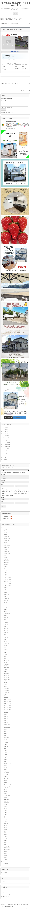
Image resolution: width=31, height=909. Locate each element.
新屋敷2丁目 (6, 692)
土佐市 (4, 861)
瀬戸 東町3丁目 (7, 707)
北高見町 (6, 637)
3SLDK (8, 491)
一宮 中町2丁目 (7, 579)
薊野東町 (6, 555)
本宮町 (5, 814)
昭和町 (5, 684)
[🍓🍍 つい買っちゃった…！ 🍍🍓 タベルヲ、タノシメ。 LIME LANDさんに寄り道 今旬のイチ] (15, 230)
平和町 (5, 812)
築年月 (16, 23)
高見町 (5, 729)
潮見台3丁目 (6, 677)
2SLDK (16, 490)
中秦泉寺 (6, 754)
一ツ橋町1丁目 (7, 795)
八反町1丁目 (6, 774)
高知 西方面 (5, 429)
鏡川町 (5, 615)
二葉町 (5, 810)
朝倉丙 (5, 534)
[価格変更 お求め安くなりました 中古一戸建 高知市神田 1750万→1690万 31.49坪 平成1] (15, 259)
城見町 (5, 686)
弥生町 (5, 840)
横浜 (5, 844)
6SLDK (26, 493)
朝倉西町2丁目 (7, 538)
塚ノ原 (5, 739)
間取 (10, 23)
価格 (3, 23)
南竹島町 (6, 829)
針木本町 (6, 780)
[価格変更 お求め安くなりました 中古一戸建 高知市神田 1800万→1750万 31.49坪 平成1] (15, 401)
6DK (19, 493)
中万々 (5, 757)
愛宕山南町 (6, 564)
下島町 (5, 682)
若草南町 (6, 855)
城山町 (5, 696)
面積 (6, 23)
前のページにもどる (25, 90)
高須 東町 (6, 720)
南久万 (5, 827)
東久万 (5, 789)
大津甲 (5, 604)
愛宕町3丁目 (6, 560)
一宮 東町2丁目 (7, 583)
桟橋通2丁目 (6, 666)
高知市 (4, 527)
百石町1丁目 (6, 799)
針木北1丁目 (6, 778)
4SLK (19, 491)
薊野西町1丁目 (7, 551)
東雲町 (5, 681)
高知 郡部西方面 (6, 446)
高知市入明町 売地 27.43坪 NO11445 (12, 29)
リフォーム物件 (6, 448)
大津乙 (5, 602)
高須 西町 (6, 718)
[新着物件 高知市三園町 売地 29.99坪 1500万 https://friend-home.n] (15, 173)
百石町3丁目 (6, 801)
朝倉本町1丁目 (7, 540)
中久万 (5, 752)
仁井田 (5, 767)
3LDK (4, 491)
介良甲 (5, 651)
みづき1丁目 (6, 823)
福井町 (5, 806)
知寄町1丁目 (6, 737)
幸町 (5, 656)
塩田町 (5, 671)
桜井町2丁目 (6, 660)
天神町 (5, 741)
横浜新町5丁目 (7, 849)
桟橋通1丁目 (6, 664)
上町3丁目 (6, 622)
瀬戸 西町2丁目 (7, 701)
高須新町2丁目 (7, 726)
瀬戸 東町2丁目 (7, 705)
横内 (5, 842)
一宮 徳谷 (6, 575)
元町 (5, 832)
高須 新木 (6, 716)
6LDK (22, 493)
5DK (6, 493)
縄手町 (5, 765)
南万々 (5, 831)
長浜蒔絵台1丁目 (7, 763)
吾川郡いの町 (5, 863)
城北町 (5, 694)
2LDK (12, 490)
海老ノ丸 (6, 596)
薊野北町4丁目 (7, 547)
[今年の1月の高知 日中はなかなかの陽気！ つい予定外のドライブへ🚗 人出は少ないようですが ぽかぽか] (15, 287)
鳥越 (5, 748)
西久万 (5, 769)
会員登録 (3, 112)
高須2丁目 (6, 712)
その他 (5, 859)
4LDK (23, 491)
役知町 (5, 834)
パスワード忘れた (10, 112)
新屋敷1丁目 (6, 690)
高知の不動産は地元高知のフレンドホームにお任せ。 (15, 4)
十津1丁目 (6, 742)
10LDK (11, 495)
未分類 (4, 881)
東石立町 (6, 787)
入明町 (5, 589)
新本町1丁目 (6, 688)
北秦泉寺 (6, 635)
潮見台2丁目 (6, 675)
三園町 (5, 821)
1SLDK (4, 490)
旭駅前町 (6, 542)
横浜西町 (6, 851)
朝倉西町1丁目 (7, 536)
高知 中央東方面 (6, 440)
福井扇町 (6, 804)
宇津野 (5, 592)
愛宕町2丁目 (6, 559)
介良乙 (5, 649)
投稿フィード (5, 892)
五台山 (5, 654)
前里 (5, 816)
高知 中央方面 (6, 437)
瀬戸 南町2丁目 (7, 709)
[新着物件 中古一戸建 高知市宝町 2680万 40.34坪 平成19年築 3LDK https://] (15, 144)
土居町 (5, 750)
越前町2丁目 (6, 594)
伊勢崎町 (6, 574)
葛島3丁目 (6, 617)
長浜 (5, 761)
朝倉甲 (5, 532)
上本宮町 (6, 620)
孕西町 (5, 776)
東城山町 (6, 791)
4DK (15, 491)
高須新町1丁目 (7, 724)
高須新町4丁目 (7, 727)
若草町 (5, 853)
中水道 (5, 756)
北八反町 (6, 641)
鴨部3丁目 (6, 630)
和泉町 (5, 572)
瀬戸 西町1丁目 (7, 699)
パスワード (3, 103)
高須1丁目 (6, 711)
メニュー (15, 13)
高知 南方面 (5, 431)
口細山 (5, 645)
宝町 (5, 731)
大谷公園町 (6, 600)
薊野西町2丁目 (7, 553)
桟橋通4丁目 (6, 669)
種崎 (5, 735)
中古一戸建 (5, 450)
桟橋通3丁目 (6, 667)
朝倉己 (5, 530)
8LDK (7, 495)
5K (3, 493)
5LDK (10, 493)
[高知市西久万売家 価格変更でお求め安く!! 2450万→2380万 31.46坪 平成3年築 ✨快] (15, 201)
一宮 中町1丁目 (7, 577)
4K (12, 491)
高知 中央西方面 (6, 442)
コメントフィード (6, 894)
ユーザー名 (3, 100)
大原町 (5, 605)
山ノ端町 (6, 838)
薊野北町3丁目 (7, 545)
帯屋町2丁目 (6, 611)
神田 (5, 652)
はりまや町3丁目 (7, 786)
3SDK (24, 490)
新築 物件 (5, 453)
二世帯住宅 (5, 459)
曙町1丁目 (6, 529)
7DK (4, 495)
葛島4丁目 (6, 619)
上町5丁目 (6, 624)
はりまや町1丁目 (7, 784)
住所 (13, 23)
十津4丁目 (6, 744)
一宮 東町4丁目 (7, 585)
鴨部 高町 (6, 632)
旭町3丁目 (6, 544)
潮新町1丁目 (6, 590)
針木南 (5, 782)
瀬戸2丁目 (6, 697)
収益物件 (4, 455)
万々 (5, 817)
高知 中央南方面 (6, 444)
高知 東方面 (5, 427)
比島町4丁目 (6, 793)
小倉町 (5, 607)
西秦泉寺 (6, 771)
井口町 (5, 566)
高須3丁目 (6, 714)
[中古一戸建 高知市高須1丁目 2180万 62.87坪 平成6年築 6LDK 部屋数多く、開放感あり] (15, 344)
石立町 (5, 570)
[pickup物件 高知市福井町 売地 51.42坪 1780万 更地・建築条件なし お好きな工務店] (15, 316)
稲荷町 (5, 587)
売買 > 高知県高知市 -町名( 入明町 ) (11, 19)
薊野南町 (6, 557)
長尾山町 (6, 759)
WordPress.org (6, 896)
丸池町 (5, 819)
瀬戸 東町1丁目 (7, 703)
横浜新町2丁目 (7, 846)
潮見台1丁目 (6, 673)
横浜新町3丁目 (7, 847)
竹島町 (5, 733)
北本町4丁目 (6, 643)
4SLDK (27, 491)
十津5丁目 (6, 746)
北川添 (5, 634)
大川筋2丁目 (6, 598)
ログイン (4, 889)
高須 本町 (6, 722)
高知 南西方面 (6, 435)
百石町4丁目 (6, 802)
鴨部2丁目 (6, 628)
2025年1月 (5, 872)
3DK (20, 490)
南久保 (5, 825)
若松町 (5, 857)
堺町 (5, 658)
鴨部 (5, 626)
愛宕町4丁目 (6, 562)
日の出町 (6, 797)
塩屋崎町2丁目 (7, 679)
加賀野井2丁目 (7, 613)
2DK (8, 490)
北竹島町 (6, 639)
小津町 (5, 609)
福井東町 (6, 808)
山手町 (5, 836)
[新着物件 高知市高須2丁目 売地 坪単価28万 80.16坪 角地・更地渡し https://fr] (15, 373)
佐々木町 (6, 662)
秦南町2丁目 (6, 772)
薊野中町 (6, 549)
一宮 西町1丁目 (7, 581)
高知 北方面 (5, 433)
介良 (5, 647)
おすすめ (4, 457)
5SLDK (14, 493)
